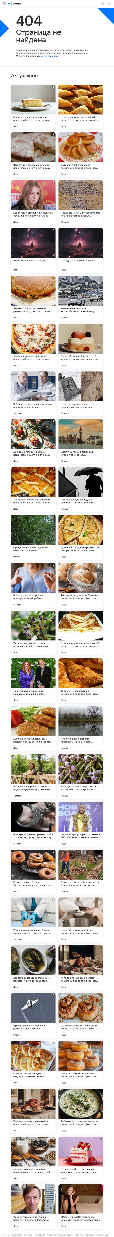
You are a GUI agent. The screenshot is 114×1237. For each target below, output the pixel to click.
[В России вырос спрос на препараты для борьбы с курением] (33, 585)
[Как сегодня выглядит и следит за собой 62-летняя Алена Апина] (33, 202)
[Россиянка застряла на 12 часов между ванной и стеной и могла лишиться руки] (33, 919)
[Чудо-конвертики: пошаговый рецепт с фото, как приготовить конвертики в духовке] (80, 107)
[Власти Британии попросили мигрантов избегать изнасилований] (80, 441)
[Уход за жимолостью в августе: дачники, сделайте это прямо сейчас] (33, 633)
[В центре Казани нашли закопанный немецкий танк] (80, 393)
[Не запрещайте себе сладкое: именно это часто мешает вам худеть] (80, 1159)
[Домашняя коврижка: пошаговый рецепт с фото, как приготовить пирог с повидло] (80, 633)
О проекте (40, 1235)
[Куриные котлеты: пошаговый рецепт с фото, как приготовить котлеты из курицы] (33, 728)
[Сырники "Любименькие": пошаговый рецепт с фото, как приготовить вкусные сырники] (80, 154)
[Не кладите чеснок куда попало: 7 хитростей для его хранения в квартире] (80, 776)
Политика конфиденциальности (89, 1235)
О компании (17, 1235)
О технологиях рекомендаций (60, 1235)
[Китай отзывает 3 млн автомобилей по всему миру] (80, 298)
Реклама (28, 1235)
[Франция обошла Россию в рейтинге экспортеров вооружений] (33, 1015)
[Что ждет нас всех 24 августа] (80, 250)
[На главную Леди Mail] (16, 3)
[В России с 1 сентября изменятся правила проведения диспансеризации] (33, 393)
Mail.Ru (6, 1235)
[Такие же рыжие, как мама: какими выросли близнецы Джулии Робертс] (33, 680)
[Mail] (10, 3)
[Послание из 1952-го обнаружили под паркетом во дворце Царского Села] (80, 202)
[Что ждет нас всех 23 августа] (33, 250)
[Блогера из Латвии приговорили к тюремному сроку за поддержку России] (33, 824)
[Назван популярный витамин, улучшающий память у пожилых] (33, 776)
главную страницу (48, 56)
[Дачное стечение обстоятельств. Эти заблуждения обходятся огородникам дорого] (80, 872)
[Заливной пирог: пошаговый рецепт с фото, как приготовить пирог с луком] (33, 298)
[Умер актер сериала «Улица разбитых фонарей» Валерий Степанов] (33, 1206)
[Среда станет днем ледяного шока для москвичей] (33, 537)
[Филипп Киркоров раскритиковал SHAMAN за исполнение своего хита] (80, 824)
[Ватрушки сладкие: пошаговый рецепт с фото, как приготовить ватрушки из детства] (80, 1015)
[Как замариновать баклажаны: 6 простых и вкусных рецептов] (33, 967)
